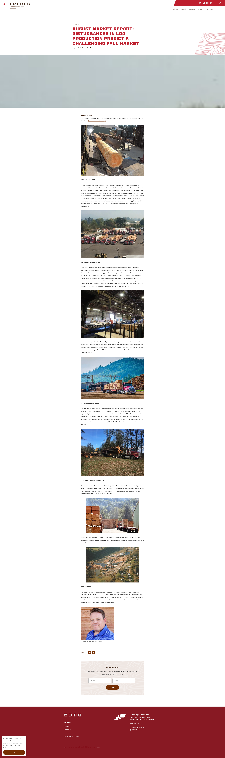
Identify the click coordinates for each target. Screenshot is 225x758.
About (175, 9)
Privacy (99, 747)
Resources (209, 9)
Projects (192, 9)
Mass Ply (184, 9)
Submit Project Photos (71, 736)
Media (66, 733)
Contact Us (68, 729)
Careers (200, 9)
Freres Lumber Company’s (97, 121)
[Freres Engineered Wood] (16, 6)
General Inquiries (138, 727)
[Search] (220, 3)
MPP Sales (136, 730)
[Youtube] (204, 2)
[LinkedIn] (200, 2)
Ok (14, 752)
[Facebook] (207, 2)
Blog (77, 25)
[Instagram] (211, 2)
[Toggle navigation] (220, 9)
